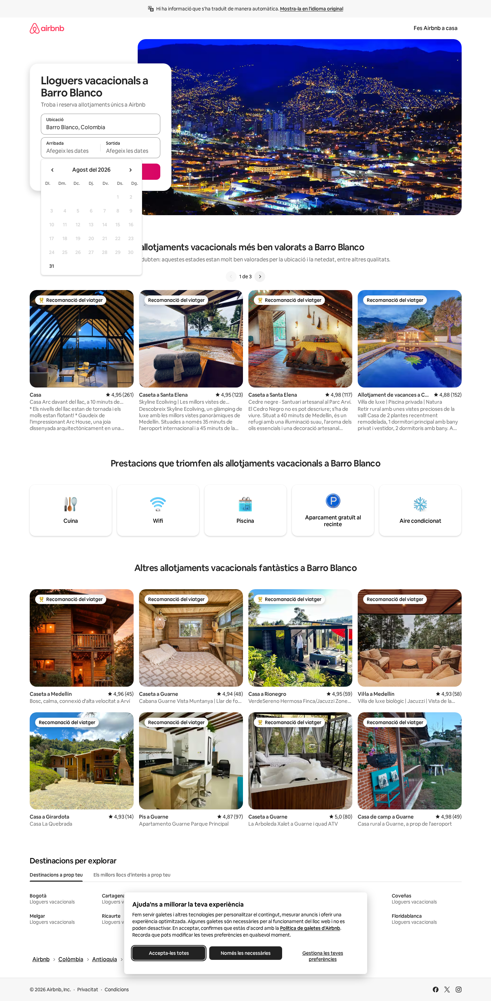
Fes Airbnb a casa (436, 28)
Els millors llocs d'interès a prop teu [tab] (131, 875)
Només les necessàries (246, 953)
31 (51, 266)
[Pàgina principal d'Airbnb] (47, 28)
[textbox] (70, 151)
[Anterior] (231, 276)
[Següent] (259, 276)
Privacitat (87, 989)
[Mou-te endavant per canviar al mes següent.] (130, 170)
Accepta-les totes (168, 953)
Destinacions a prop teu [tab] (56, 875)
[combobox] (100, 127)
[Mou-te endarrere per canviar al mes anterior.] (53, 170)
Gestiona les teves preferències (322, 956)
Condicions (117, 989)
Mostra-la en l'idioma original (311, 9)
